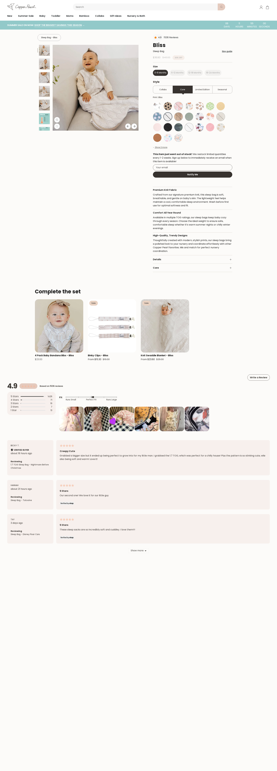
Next (134, 126)
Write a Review (258, 377)
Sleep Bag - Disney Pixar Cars (25, 534)
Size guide (227, 51)
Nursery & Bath (136, 16)
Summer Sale (26, 16)
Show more (137, 550)
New (9, 16)
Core (182, 89)
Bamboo (84, 16)
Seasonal (222, 89)
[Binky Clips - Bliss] (112, 325)
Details (157, 259)
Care (156, 267)
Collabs (99, 16)
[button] (71, 419)
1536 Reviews (171, 37)
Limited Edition (202, 89)
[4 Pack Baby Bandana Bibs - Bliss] (59, 325)
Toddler (55, 16)
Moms (69, 16)
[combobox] (146, 6)
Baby (42, 16)
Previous (128, 126)
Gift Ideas (115, 16)
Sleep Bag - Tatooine (21, 500)
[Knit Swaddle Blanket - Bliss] (165, 325)
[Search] (221, 6)
